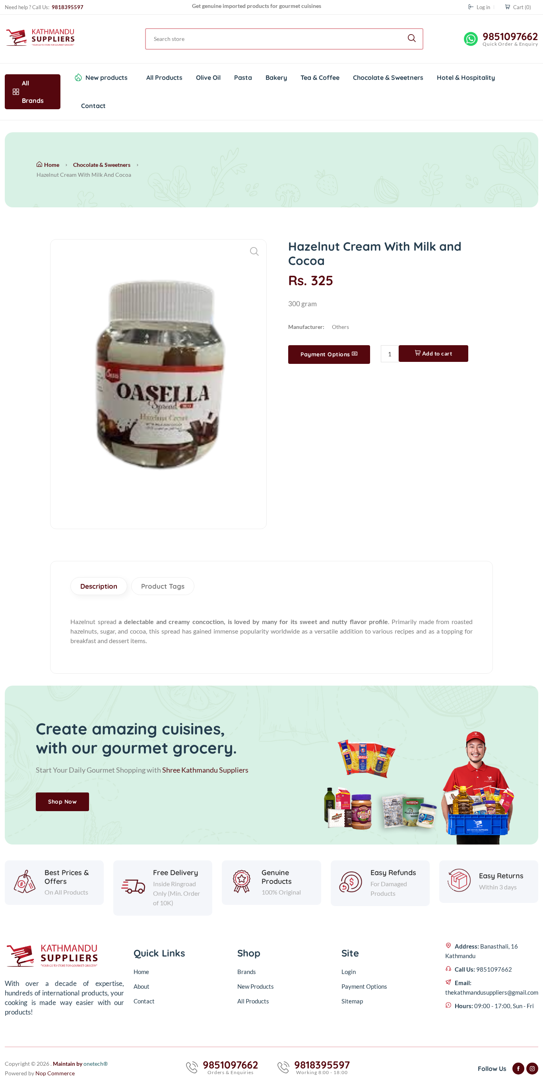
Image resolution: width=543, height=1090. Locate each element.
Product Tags (162, 586)
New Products (255, 986)
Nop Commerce (55, 1073)
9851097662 (510, 36)
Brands (246, 971)
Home (51, 164)
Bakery (276, 77)
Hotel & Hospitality (466, 77)
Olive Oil (208, 77)
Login (348, 971)
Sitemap (352, 1001)
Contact (93, 106)
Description (98, 586)
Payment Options (326, 354)
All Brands (33, 91)
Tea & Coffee (320, 77)
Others (340, 326)
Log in (482, 7)
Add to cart (436, 353)
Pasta (243, 77)
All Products (164, 77)
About (141, 986)
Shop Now (62, 801)
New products (106, 77)
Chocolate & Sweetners (388, 77)
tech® (95, 1063)
